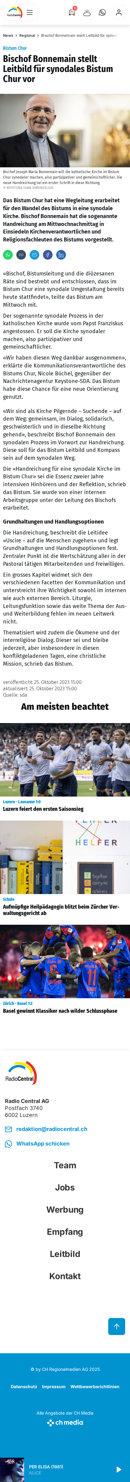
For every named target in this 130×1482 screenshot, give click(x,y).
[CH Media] (65, 1422)
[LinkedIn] (61, 255)
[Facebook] (48, 255)
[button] (102, 12)
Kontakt (64, 1276)
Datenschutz (24, 1386)
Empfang (65, 1232)
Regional (27, 35)
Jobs (65, 1187)
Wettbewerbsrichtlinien (94, 1386)
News (8, 35)
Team (65, 1165)
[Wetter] (87, 12)
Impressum (54, 1386)
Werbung (65, 1209)
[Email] (34, 255)
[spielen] (118, 1470)
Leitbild (65, 1254)
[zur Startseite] (14, 12)
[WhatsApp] (8, 255)
